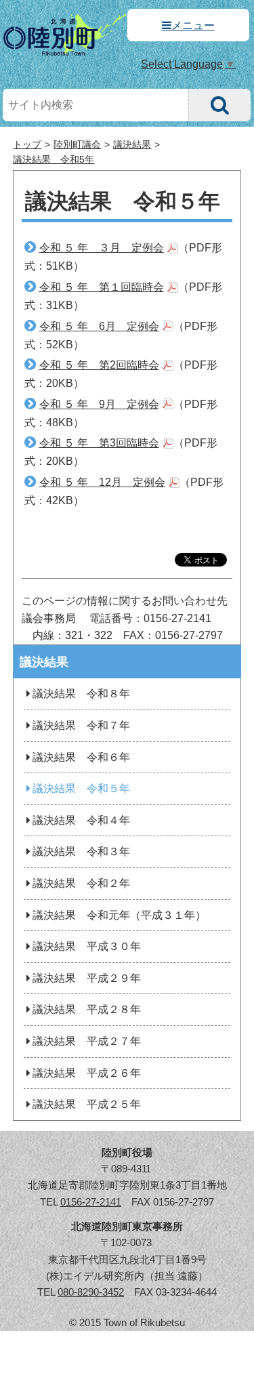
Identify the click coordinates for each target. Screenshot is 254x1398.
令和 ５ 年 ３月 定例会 (101, 247)
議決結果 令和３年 (81, 851)
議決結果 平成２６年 (87, 1073)
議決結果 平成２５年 (87, 1104)
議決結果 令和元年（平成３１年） (119, 915)
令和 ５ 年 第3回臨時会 (99, 443)
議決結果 (132, 145)
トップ (27, 145)
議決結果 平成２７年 (87, 1041)
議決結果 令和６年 (81, 757)
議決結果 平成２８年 (87, 1009)
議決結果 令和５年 (81, 788)
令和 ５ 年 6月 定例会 (99, 326)
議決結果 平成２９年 (87, 978)
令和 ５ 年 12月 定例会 (102, 482)
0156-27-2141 (90, 1202)
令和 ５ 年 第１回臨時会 (101, 287)
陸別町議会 (77, 145)
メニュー (193, 25)
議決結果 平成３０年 (87, 946)
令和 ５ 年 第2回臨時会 (99, 365)
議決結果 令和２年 (81, 883)
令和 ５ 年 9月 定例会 (99, 404)
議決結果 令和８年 (81, 693)
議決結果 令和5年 (53, 160)
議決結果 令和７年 (81, 725)
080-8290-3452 (91, 1292)
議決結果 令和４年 (81, 820)
